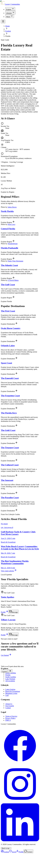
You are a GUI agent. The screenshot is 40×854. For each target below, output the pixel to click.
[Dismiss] (10, 671)
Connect (4, 672)
